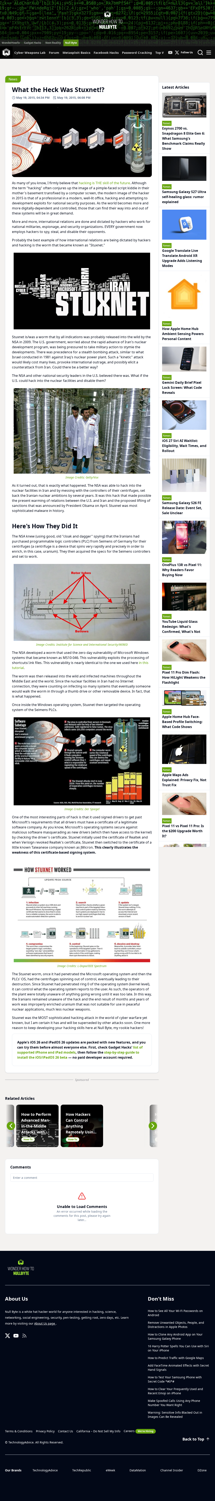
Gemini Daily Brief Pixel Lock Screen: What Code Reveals (182, 387)
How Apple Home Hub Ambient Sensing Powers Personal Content (183, 333)
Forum (54, 52)
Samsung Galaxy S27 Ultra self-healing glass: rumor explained (184, 196)
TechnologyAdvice (45, 1470)
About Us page (45, 1323)
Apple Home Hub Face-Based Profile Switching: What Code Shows (182, 721)
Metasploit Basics (76, 52)
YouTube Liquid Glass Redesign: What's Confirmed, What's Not (181, 626)
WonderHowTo (11, 43)
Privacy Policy (45, 1431)
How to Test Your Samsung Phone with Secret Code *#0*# (175, 1379)
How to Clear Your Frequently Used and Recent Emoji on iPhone (175, 1391)
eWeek (110, 1470)
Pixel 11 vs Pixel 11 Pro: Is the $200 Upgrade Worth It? (183, 831)
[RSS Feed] (24, 1335)
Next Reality (53, 43)
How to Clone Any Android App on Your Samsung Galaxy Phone (175, 1336)
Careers (138, 1431)
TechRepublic (81, 1470)
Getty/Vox (92, 477)
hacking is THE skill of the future (104, 183)
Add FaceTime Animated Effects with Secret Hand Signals (178, 1367)
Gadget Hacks (32, 43)
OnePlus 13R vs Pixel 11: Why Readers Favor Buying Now (182, 570)
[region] (82, 291)
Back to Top (193, 1439)
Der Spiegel (92, 809)
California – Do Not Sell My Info (98, 1431)
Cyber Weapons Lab (30, 52)
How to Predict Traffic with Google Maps (176, 1358)
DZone (202, 1470)
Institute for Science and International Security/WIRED (92, 645)
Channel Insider (171, 1470)
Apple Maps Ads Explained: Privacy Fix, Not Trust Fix (184, 780)
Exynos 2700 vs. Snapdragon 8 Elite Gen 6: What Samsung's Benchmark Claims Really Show (183, 138)
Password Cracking (137, 52)
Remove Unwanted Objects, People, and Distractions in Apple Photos (176, 1325)
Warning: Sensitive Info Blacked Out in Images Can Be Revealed (175, 1414)
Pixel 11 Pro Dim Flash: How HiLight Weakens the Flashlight (183, 677)
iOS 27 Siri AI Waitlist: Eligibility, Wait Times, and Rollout (184, 445)
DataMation (138, 1470)
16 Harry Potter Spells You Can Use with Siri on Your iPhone (178, 1348)
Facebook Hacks (106, 52)
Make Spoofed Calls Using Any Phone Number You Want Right (174, 1403)
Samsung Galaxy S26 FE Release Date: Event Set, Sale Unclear (182, 508)
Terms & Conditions (19, 1431)
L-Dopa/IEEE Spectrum (91, 966)
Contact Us (65, 1431)
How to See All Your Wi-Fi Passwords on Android (175, 1313)
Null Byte (71, 43)
